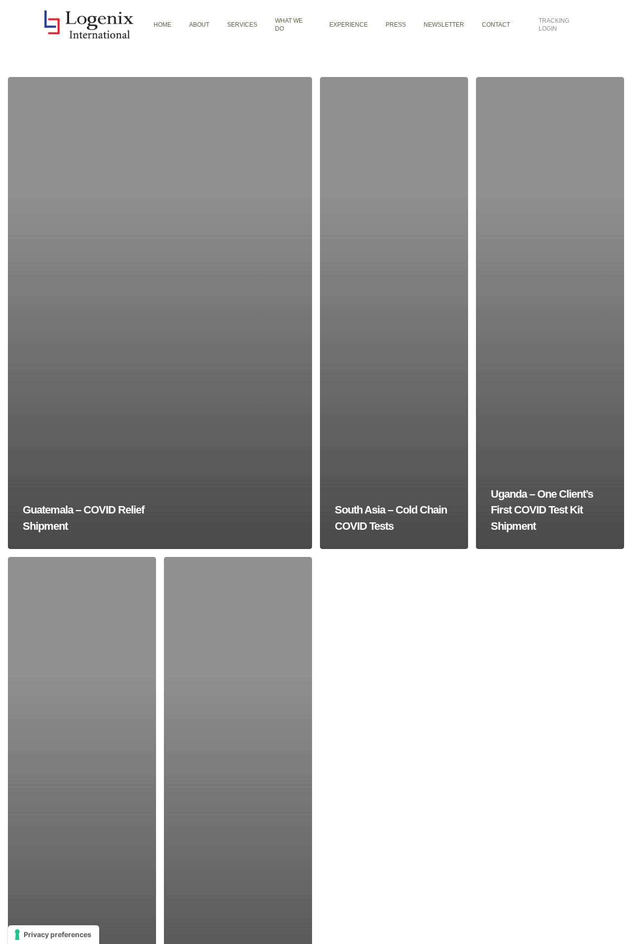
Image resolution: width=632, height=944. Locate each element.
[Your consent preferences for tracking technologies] (53, 934)
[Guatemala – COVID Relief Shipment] (160, 313)
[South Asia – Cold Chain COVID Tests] (394, 313)
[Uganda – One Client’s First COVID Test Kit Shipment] (550, 313)
